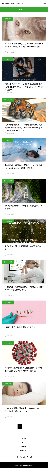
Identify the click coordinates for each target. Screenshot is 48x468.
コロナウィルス (8, 100)
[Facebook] (17, 457)
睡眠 (8, 59)
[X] (21, 457)
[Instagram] (24, 457)
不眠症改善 (8, 383)
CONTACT (24, 450)
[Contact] (31, 457)
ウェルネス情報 (8, 181)
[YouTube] (27, 457)
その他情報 (8, 18)
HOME (24, 439)
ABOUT (24, 446)
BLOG (24, 442)
